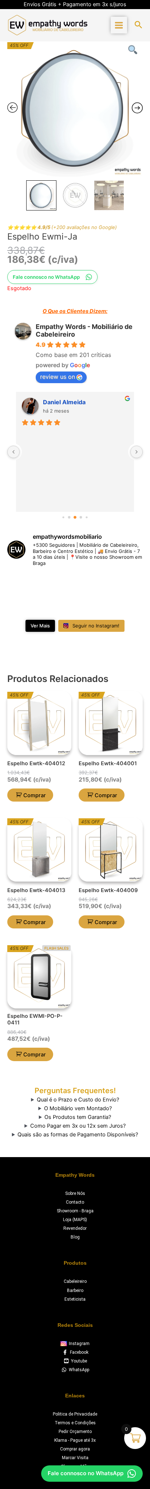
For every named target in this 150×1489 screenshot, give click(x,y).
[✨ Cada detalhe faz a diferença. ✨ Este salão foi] (127, 584)
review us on (57, 376)
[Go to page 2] (69, 517)
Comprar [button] (34, 795)
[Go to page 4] (81, 517)
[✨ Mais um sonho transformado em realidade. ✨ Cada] (23, 605)
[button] (138, 25)
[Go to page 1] (63, 517)
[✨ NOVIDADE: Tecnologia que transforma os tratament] (92, 584)
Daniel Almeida (64, 402)
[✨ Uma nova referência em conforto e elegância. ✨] (58, 605)
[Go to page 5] (86, 517)
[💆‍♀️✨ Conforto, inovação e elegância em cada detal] (23, 584)
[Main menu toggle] (119, 25)
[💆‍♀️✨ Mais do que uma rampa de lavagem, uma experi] (58, 584)
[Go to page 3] (75, 517)
